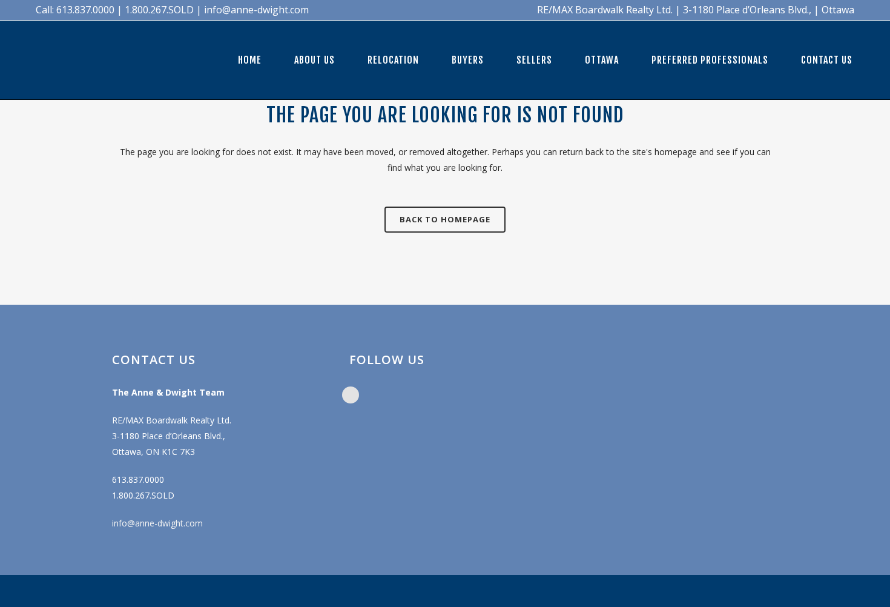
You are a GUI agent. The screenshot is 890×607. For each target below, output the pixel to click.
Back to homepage (445, 219)
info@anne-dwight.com (157, 523)
